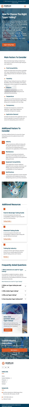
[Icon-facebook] (3, 367)
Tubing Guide (6, 221)
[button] (25, 6)
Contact (4, 384)
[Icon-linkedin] (6, 367)
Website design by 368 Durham (7, 406)
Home (3, 376)
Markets (5, 257)
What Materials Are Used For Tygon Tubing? (12, 281)
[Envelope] (8, 367)
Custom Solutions (6, 378)
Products (4, 380)
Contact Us (8, 330)
